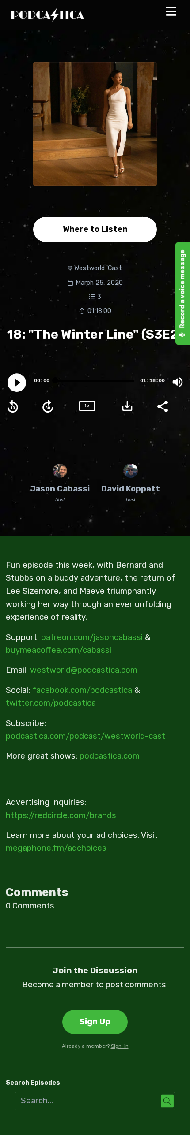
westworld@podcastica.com (83, 670)
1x (86, 405)
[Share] (162, 405)
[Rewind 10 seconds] (13, 406)
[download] (127, 406)
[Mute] (177, 382)
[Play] (17, 383)
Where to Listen (95, 229)
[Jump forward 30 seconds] (48, 406)
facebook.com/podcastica (82, 690)
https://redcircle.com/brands (61, 815)
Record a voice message (182, 289)
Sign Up (95, 1022)
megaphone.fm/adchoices (56, 848)
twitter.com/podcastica (51, 703)
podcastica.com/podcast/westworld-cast (85, 736)
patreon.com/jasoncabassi (92, 637)
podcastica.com (110, 756)
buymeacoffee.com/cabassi (58, 650)
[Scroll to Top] (172, 1118)
